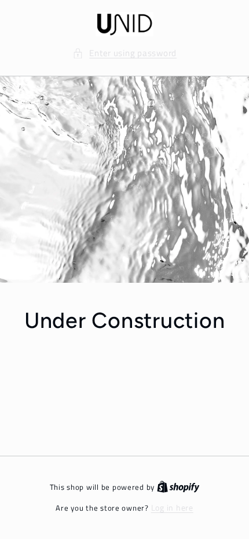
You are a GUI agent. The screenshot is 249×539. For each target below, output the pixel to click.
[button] (124, 53)
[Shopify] (178, 487)
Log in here (172, 508)
